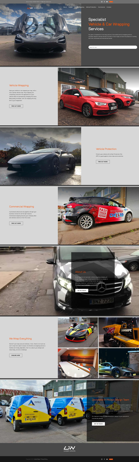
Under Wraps (37, 459)
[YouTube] (107, 1)
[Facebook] (104, 1)
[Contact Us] (111, 1)
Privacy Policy (44, 459)
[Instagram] (101, 1)
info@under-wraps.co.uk (45, 1)
